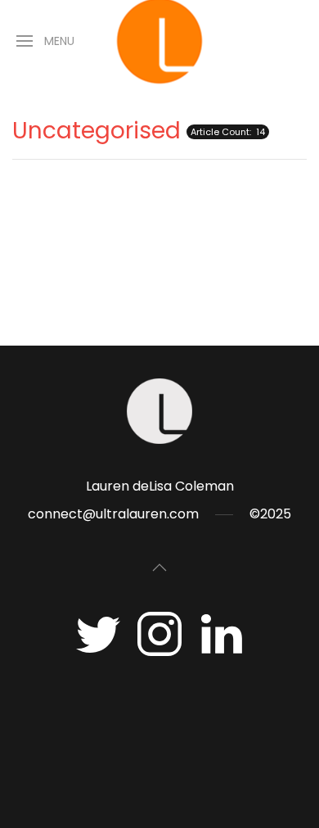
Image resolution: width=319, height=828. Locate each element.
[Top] (159, 567)
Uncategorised (96, 131)
